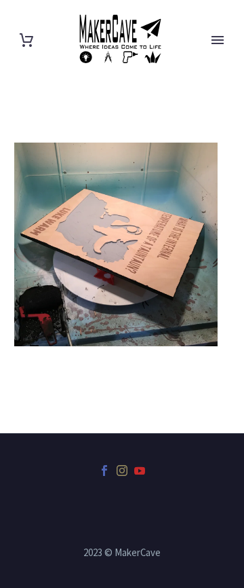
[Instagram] (122, 470)
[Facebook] (104, 470)
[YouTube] (139, 470)
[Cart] (26, 40)
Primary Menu (217, 40)
